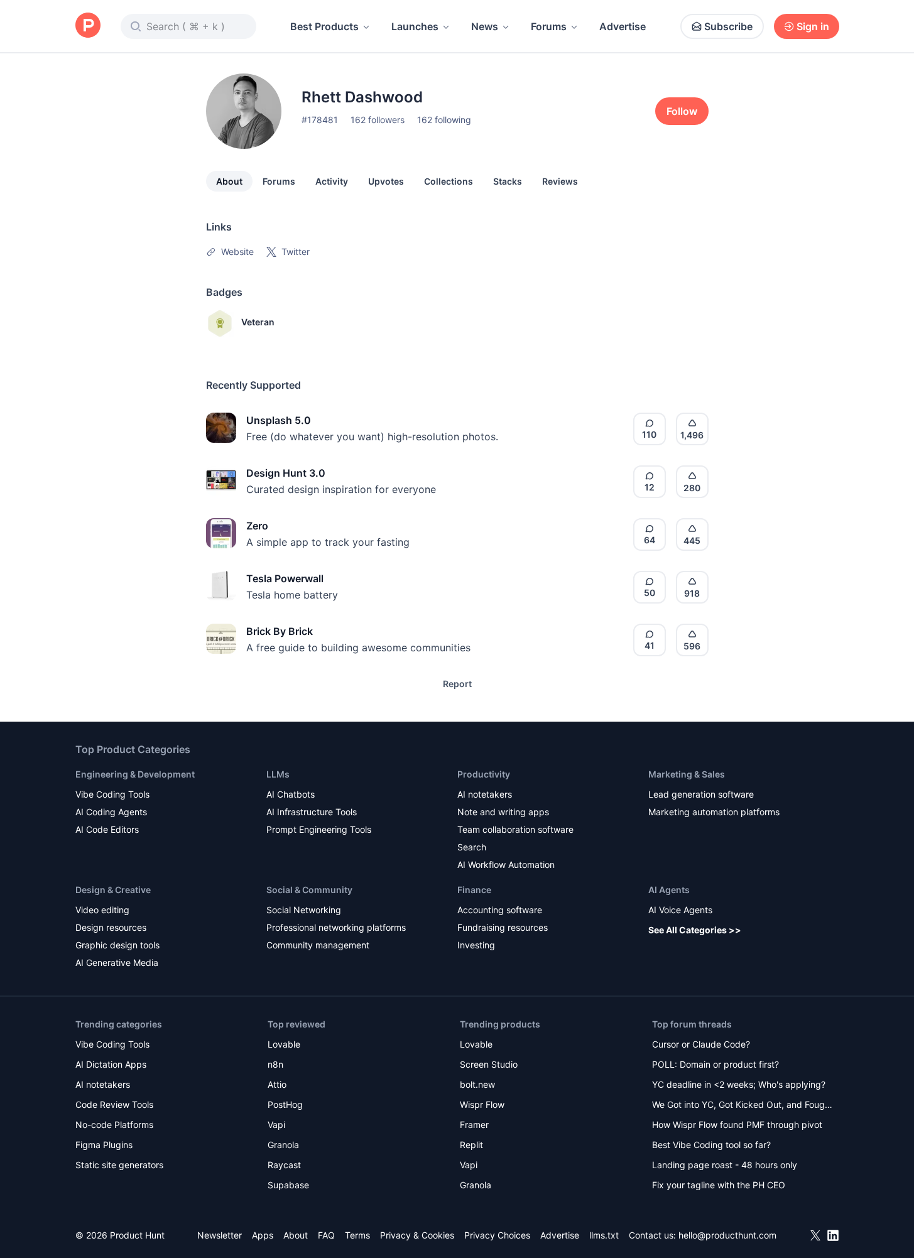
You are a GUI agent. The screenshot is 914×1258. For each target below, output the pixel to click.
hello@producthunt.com (727, 1235)
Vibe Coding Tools (112, 794)
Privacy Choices (497, 1235)
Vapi (276, 1124)
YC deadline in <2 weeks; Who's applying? (738, 1084)
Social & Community (309, 889)
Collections (448, 181)
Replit (471, 1144)
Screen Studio (489, 1064)
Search (471, 847)
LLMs (278, 774)
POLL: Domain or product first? (715, 1064)
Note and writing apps (503, 811)
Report (457, 683)
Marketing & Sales (686, 774)
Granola (283, 1144)
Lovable (284, 1044)
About (229, 181)
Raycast (284, 1164)
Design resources (110, 927)
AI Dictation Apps (110, 1064)
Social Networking (303, 909)
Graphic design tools (117, 945)
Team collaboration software (515, 829)
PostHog (285, 1104)
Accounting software (499, 909)
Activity (331, 181)
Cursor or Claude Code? (701, 1044)
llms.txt (604, 1235)
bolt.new (477, 1084)
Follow (681, 111)
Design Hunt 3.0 (285, 473)
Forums (549, 26)
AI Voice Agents (680, 909)
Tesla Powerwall (285, 578)
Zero (257, 525)
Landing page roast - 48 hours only (724, 1164)
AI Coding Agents (111, 811)
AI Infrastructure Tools (311, 811)
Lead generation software (701, 794)
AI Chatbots (290, 794)
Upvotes (386, 181)
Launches (414, 26)
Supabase (288, 1184)
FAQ (326, 1235)
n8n (275, 1064)
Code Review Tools (114, 1104)
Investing (476, 945)
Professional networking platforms (336, 927)
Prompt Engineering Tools (318, 829)
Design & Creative (113, 889)
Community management (317, 945)
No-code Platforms (114, 1124)
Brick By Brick (279, 631)
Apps (262, 1235)
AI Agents (669, 889)
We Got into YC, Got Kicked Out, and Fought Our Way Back (742, 1105)
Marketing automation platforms (714, 811)
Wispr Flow (482, 1104)
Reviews (560, 181)
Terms (357, 1235)
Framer (474, 1124)
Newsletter (219, 1235)
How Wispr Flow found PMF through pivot (737, 1124)
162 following (444, 119)
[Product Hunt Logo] (88, 26)
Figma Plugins (104, 1144)
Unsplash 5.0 (278, 420)
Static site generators (119, 1164)
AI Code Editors (107, 829)
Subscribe (728, 26)
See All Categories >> (694, 930)
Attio (277, 1084)
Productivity (483, 774)
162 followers (378, 119)
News (484, 26)
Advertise (622, 26)
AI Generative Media (116, 962)
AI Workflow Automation (506, 864)
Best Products (324, 26)
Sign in (813, 26)
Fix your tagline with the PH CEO (718, 1184)
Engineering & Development (135, 774)
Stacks (507, 181)
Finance (474, 889)
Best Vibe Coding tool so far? (711, 1144)
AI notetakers (484, 794)
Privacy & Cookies (417, 1235)
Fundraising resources (502, 927)
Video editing (102, 909)
